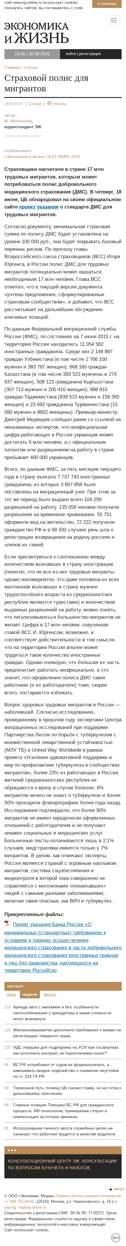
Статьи (35, 103)
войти (71, 53)
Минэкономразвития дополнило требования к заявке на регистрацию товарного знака (67, 1033)
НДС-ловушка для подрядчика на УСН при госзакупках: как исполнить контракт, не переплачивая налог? (66, 1050)
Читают (15, 986)
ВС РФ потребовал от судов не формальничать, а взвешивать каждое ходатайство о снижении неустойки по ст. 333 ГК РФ (66, 1070)
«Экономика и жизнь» (42, 156)
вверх (119, 1188)
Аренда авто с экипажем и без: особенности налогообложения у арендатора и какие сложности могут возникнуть (62, 1013)
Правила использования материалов (88, 1196)
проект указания (39, 207)
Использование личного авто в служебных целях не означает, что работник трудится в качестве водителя (64, 1131)
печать (59, 103)
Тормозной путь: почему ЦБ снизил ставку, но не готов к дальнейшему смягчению (67, 1090)
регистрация (90, 53)
